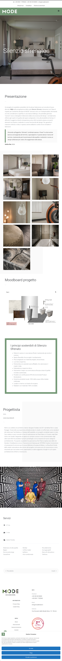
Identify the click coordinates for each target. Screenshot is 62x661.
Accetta (31, 648)
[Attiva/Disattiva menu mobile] (59, 11)
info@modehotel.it (43, 2)
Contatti (16, 630)
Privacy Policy (16, 604)
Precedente (10, 571)
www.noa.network (8, 418)
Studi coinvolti (16, 624)
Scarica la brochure (16, 627)
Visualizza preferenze (31, 657)
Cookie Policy (16, 606)
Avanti (53, 571)
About (16, 622)
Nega (31, 652)
